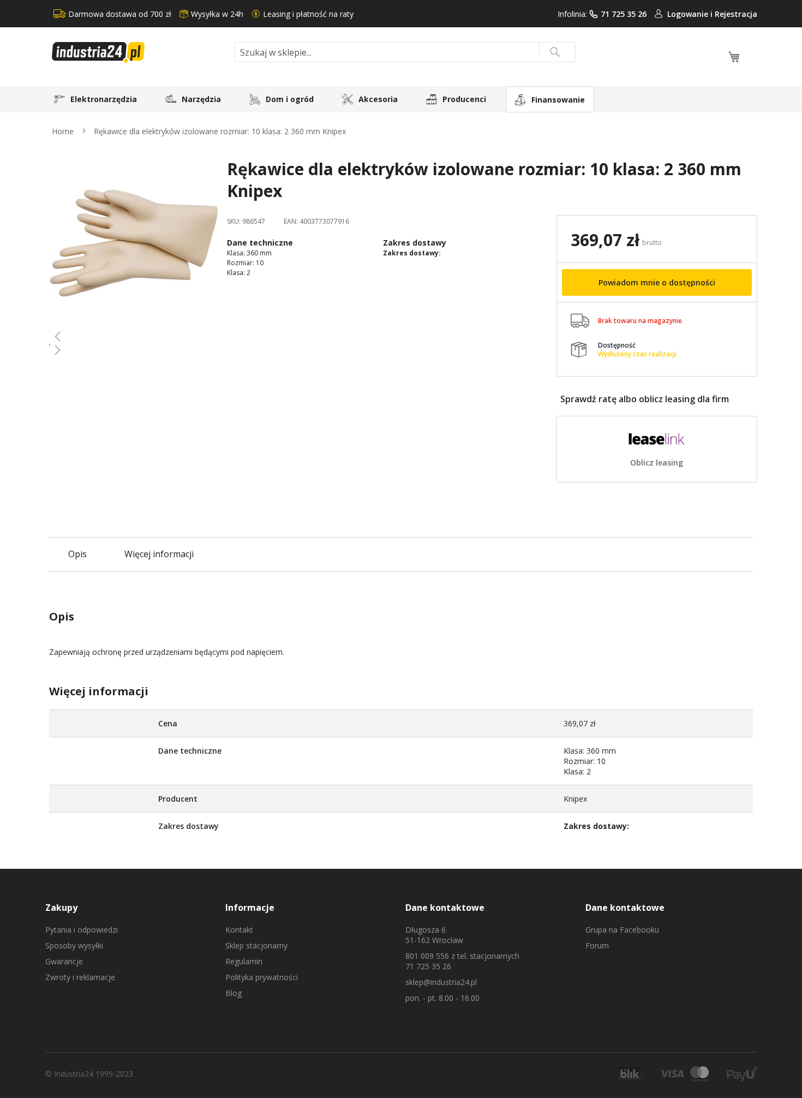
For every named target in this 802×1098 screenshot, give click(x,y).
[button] (134, 336)
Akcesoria (378, 99)
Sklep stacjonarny (256, 945)
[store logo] (139, 52)
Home (63, 131)
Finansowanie (558, 99)
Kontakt (239, 929)
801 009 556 (427, 956)
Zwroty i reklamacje (80, 977)
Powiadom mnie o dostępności (656, 282)
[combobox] (405, 52)
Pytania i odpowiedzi (81, 929)
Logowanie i (691, 14)
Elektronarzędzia (103, 99)
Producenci (464, 99)
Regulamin (243, 961)
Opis (77, 554)
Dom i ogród (290, 99)
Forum (597, 945)
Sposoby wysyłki (74, 945)
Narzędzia (201, 99)
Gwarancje (64, 961)
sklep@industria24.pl (441, 982)
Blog (233, 993)
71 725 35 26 (624, 14)
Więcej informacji (159, 554)
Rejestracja (736, 14)
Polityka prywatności (261, 977)
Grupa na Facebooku (622, 929)
